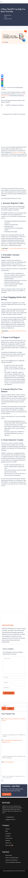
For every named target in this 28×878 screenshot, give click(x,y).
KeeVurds (6, 802)
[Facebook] (14, 76)
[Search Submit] (4, 708)
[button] (26, 1)
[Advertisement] (14, 60)
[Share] (14, 86)
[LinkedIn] (14, 82)
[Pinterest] (14, 80)
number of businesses (17, 152)
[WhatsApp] (14, 84)
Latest (5, 17)
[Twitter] (14, 78)
